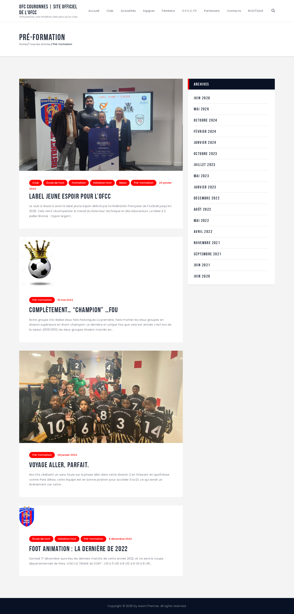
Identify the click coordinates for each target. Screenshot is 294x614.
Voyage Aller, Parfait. (59, 464)
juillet (205, 164)
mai (201, 109)
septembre (208, 254)
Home (23, 44)
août (202, 209)
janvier (205, 142)
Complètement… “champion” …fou (73, 309)
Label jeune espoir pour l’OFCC (70, 196)
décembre (207, 198)
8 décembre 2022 (120, 539)
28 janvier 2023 (67, 455)
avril (203, 231)
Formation (79, 183)
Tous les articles (40, 44)
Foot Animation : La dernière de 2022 (78, 548)
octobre (205, 120)
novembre (207, 243)
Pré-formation (143, 183)
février (205, 131)
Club (35, 183)
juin (202, 98)
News (122, 183)
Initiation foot (102, 183)
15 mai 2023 (65, 300)
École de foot (55, 183)
